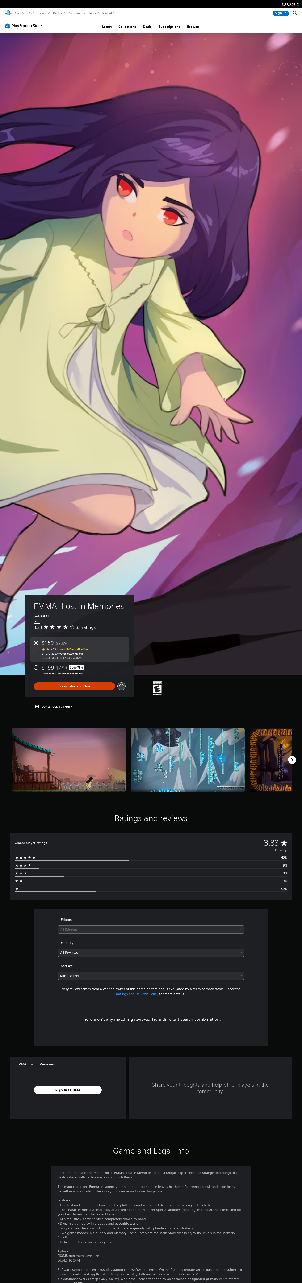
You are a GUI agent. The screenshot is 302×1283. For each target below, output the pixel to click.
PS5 (30, 13)
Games (42, 13)
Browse (193, 27)
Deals (147, 27)
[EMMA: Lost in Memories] (69, 760)
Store (18, 13)
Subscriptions (169, 27)
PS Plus (57, 13)
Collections (127, 27)
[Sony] (291, 7)
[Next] (292, 760)
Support (107, 13)
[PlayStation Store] (24, 25)
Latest (107, 27)
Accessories (75, 13)
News (92, 13)
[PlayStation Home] (8, 13)
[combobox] (151, 929)
